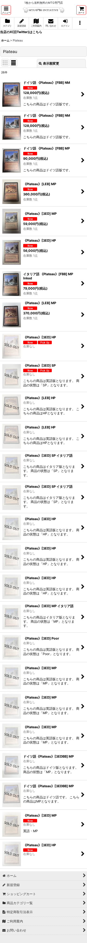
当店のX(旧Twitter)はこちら (21, 32)
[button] (6, 10)
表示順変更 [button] (51, 63)
